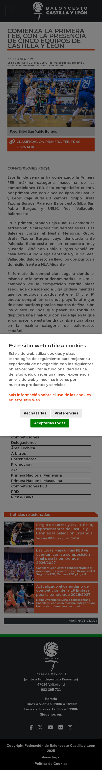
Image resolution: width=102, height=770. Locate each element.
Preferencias (66, 413)
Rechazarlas (35, 413)
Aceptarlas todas (50, 423)
